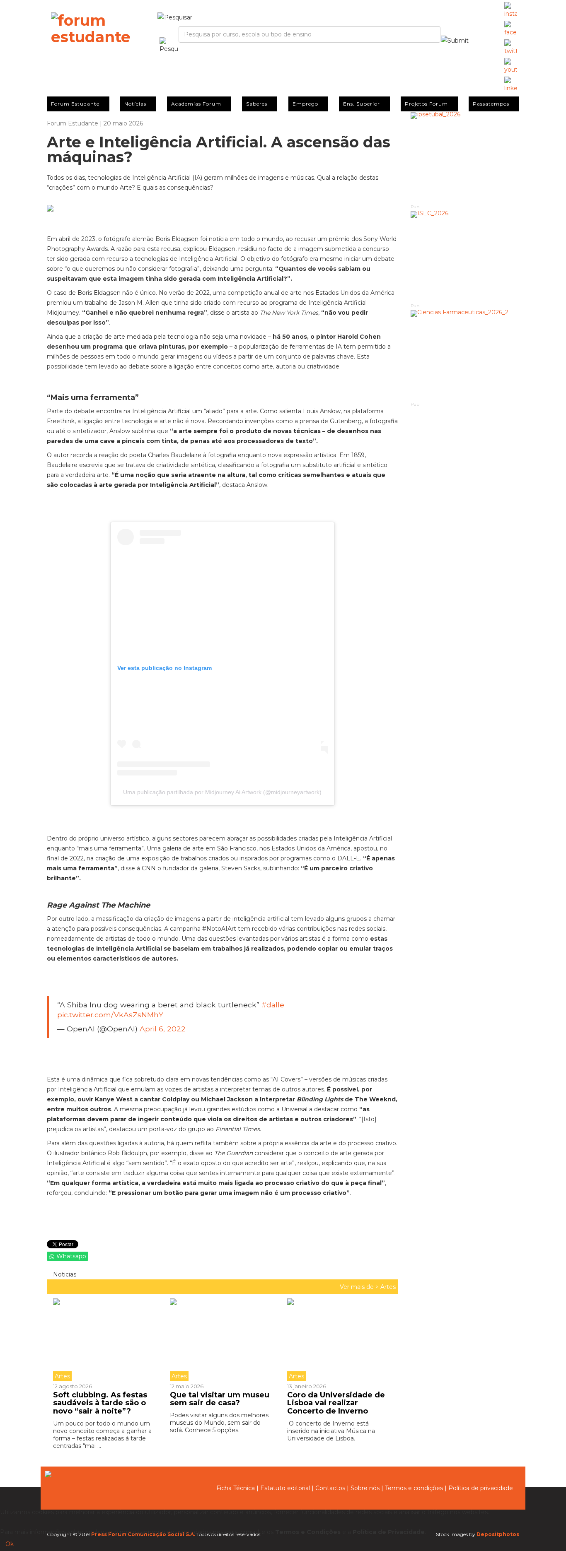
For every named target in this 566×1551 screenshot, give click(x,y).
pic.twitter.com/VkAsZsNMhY (110, 1014)
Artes (388, 1287)
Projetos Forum (426, 104)
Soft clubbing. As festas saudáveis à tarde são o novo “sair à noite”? (100, 1403)
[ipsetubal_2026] (465, 157)
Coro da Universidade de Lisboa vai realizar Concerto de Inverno (336, 1403)
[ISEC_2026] (465, 256)
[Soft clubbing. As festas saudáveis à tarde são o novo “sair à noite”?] (108, 1339)
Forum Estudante (75, 104)
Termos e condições (414, 1488)
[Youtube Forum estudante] (510, 66)
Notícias (135, 104)
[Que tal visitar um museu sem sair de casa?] (222, 1339)
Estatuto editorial (285, 1488)
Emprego (305, 104)
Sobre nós (365, 1488)
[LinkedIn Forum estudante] (510, 85)
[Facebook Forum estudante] (510, 29)
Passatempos (491, 104)
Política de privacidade (480, 1488)
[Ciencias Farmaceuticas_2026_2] (465, 355)
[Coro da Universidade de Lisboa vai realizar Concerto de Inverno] (339, 1339)
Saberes (256, 104)
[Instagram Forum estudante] (510, 10)
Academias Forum (196, 104)
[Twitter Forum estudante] (510, 47)
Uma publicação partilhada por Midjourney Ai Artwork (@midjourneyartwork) (222, 792)
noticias (63, 1274)
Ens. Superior (361, 104)
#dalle (272, 1004)
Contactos (330, 1488)
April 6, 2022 (163, 1028)
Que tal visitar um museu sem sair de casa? (219, 1399)
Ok (9, 1544)
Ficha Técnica (235, 1488)
